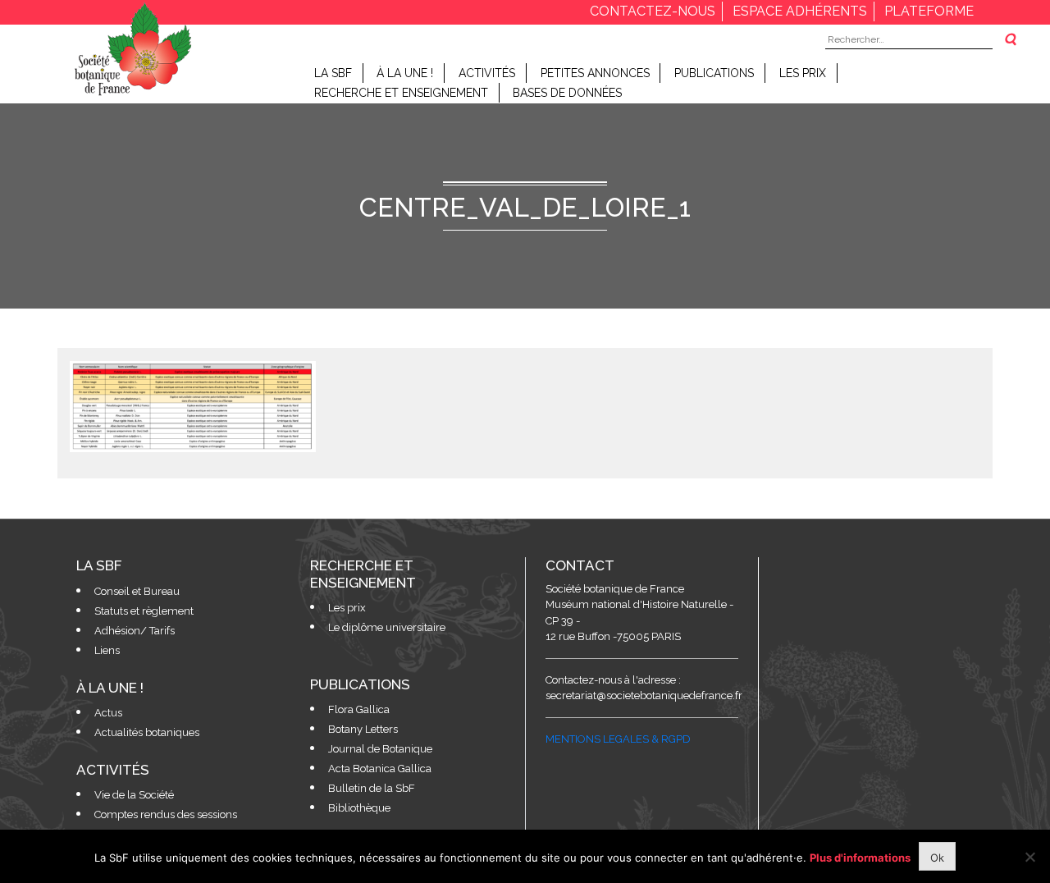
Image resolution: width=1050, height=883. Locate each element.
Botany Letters (363, 729)
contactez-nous (652, 11)
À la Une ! (405, 73)
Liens (107, 650)
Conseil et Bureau (137, 591)
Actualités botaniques (146, 732)
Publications (714, 73)
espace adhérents (800, 11)
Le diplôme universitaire (386, 627)
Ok (937, 857)
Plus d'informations (860, 857)
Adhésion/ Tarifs (134, 631)
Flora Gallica (359, 709)
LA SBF (333, 73)
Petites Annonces (595, 73)
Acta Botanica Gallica (379, 768)
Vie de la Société (134, 795)
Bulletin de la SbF (371, 788)
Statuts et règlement (144, 611)
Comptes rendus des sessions (165, 814)
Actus (108, 713)
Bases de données (567, 92)
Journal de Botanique (380, 749)
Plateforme (929, 11)
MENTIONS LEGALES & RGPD (618, 739)
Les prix (802, 73)
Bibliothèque (359, 808)
